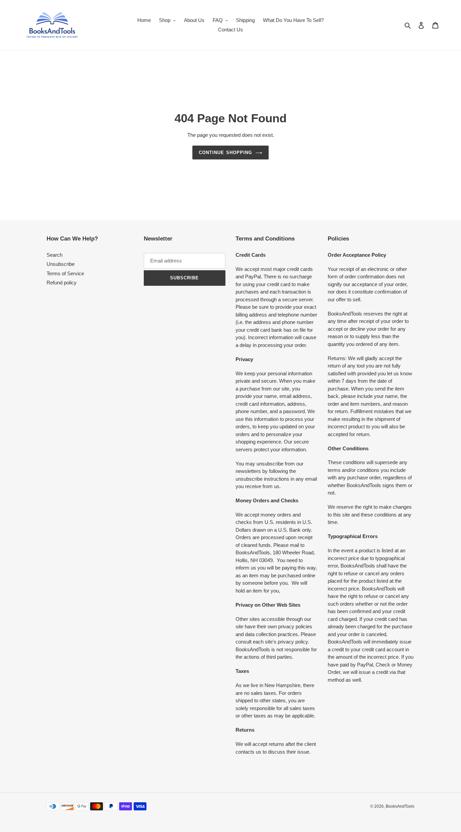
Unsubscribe (61, 264)
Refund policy (62, 282)
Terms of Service (65, 273)
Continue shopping (225, 152)
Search (54, 255)
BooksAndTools (400, 806)
